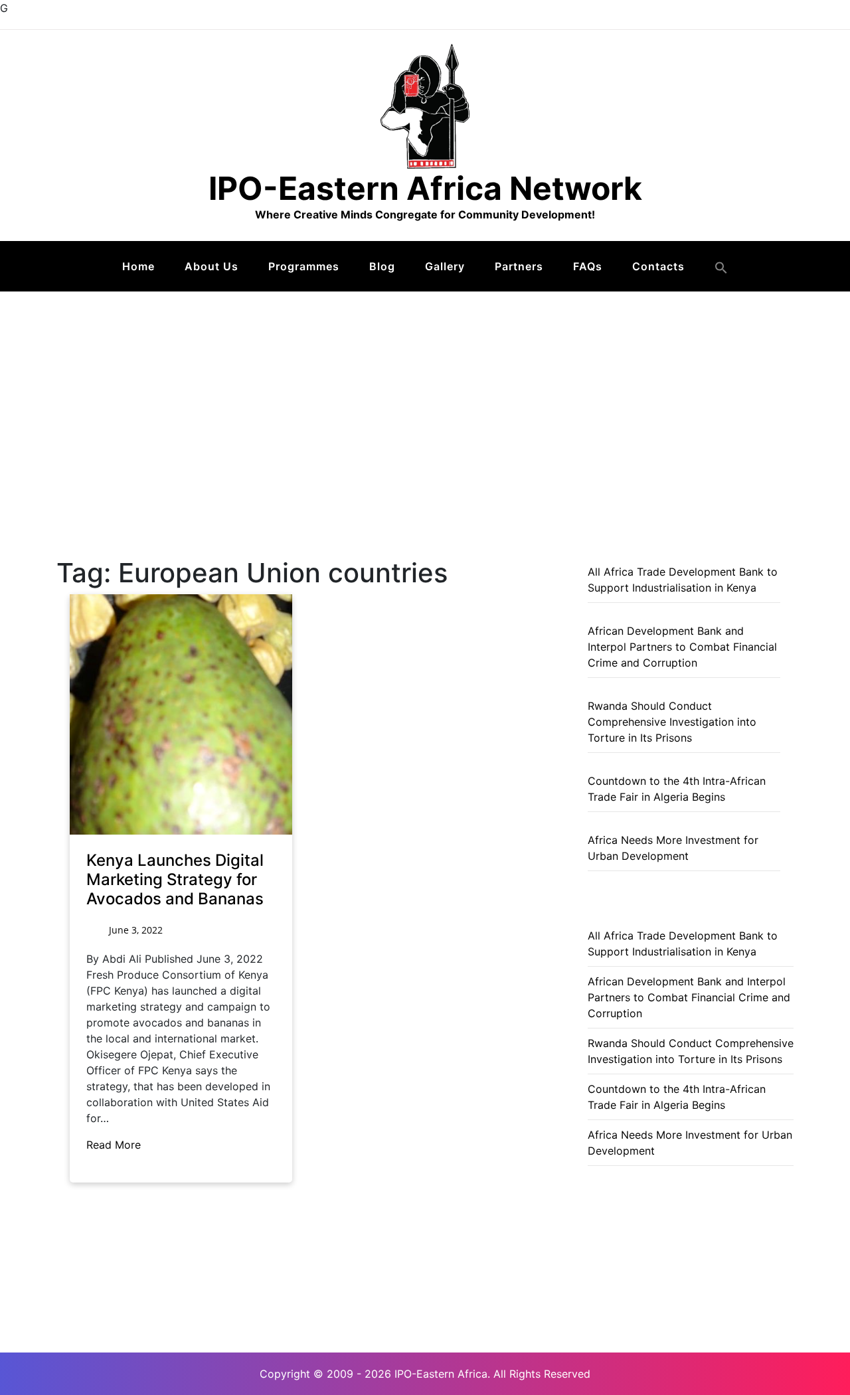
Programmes (303, 266)
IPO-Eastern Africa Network (425, 188)
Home (138, 266)
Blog (382, 266)
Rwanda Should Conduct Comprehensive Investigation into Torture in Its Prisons (672, 721)
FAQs (587, 266)
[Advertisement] (425, 391)
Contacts (658, 266)
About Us (211, 266)
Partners (519, 266)
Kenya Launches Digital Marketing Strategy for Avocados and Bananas (175, 879)
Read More (115, 1144)
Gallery (445, 266)
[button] (721, 267)
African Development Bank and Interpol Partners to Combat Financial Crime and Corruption (682, 646)
